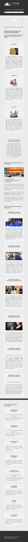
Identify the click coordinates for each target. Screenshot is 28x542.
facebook (11, 533)
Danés (15, 146)
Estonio (16, 147)
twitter (17, 533)
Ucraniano (20, 155)
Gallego (15, 149)
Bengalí (14, 143)
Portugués (15, 154)
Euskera (19, 147)
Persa (8, 154)
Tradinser (20, 541)
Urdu (12, 156)
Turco (16, 155)
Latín (14, 151)
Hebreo (8, 150)
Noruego (18, 152)
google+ (6, 534)
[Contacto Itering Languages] (13, 9)
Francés (11, 149)
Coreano (8, 146)
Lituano (20, 151)
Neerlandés (14, 152)
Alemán (8, 143)
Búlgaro (9, 145)
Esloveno (12, 147)
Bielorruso (19, 143)
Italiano (7, 151)
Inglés (19, 150)
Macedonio (10, 152)
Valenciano (15, 156)
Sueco (13, 155)
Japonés (11, 151)
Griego (19, 149)
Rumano (19, 154)
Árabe (11, 143)
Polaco (11, 154)
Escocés (19, 146)
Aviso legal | (16, 541)
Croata (12, 146)
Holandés (12, 150)
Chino (19, 145)
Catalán (12, 145)
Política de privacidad (10, 541)
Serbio (10, 155)
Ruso (7, 155)
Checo (16, 145)
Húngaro (16, 150)
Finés (8, 149)
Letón (17, 151)
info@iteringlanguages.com (10, 538)
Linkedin (6, 533)
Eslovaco (8, 147)
